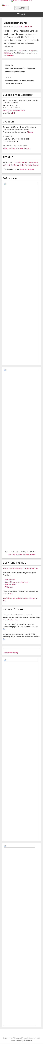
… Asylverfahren (9, 579)
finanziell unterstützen (10, 620)
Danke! (30, 132)
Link (13, 113)
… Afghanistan (8, 587)
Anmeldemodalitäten (27, 169)
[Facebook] (19, 1033)
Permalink (9, 55)
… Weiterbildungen (9, 584)
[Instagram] (25, 1033)
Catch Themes (28, 1040)
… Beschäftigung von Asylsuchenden (16, 582)
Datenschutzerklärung (10, 652)
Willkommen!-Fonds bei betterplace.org (16, 148)
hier (11, 594)
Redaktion (28, 26)
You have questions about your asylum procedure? (20, 568)
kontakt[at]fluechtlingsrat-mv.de (14, 110)
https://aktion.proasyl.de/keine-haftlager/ (21, 554)
